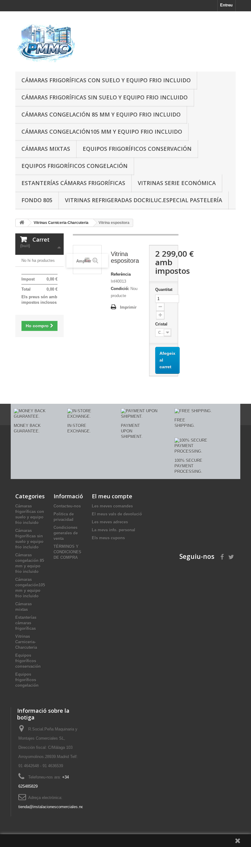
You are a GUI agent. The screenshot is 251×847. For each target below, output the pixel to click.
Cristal (162, 324)
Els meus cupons (108, 538)
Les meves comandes (112, 506)
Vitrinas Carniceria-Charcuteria (26, 642)
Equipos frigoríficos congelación (74, 165)
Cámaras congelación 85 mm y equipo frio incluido (101, 114)
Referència (121, 274)
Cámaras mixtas (45, 148)
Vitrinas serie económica (177, 183)
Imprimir (128, 307)
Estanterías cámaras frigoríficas (73, 183)
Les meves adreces (110, 522)
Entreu (226, 5)
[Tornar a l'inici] (22, 223)
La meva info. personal (113, 530)
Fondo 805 (36, 200)
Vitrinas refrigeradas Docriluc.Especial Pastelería (143, 200)
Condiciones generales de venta (66, 533)
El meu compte (112, 496)
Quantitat (163, 289)
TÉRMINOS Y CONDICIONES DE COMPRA (67, 552)
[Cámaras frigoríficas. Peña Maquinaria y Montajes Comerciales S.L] (49, 44)
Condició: (120, 288)
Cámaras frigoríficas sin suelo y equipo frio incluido (104, 97)
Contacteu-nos (67, 506)
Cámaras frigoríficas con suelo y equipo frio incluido (106, 80)
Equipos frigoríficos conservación (137, 148)
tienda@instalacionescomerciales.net (51, 806)
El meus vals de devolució (117, 514)
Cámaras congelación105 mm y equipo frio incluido (101, 131)
